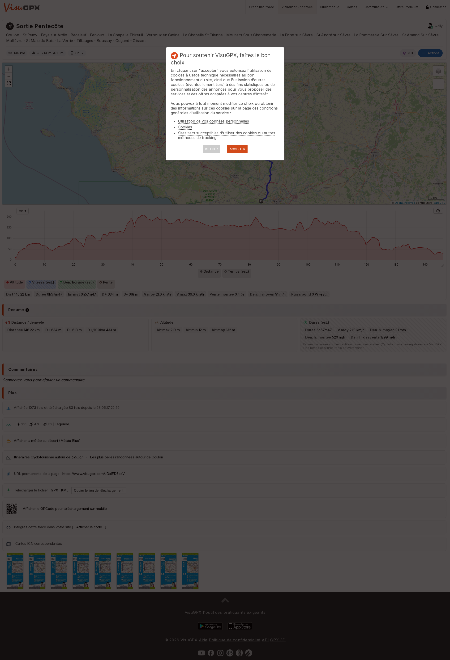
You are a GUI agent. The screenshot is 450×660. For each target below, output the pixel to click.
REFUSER (211, 149)
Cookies (185, 127)
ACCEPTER (237, 149)
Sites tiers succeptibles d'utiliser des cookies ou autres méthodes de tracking (226, 135)
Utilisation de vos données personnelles (213, 121)
